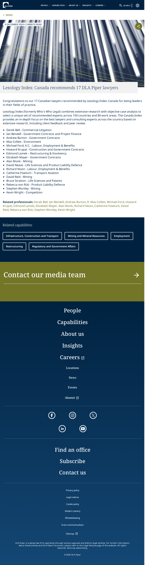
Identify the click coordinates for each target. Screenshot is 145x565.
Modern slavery (72, 511)
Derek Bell (41, 202)
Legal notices (72, 497)
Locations (72, 368)
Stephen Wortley (45, 210)
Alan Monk (66, 206)
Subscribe (72, 461)
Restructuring (14, 246)
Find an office (72, 449)
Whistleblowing (72, 517)
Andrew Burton (75, 202)
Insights (86, 5)
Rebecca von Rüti (21, 210)
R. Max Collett (96, 202)
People (44, 5)
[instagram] (72, 415)
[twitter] (93, 415)
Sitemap (70, 533)
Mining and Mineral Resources (86, 236)
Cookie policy (72, 504)
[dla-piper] (13, 5)
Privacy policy (72, 490)
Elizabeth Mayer (46, 206)
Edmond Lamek (23, 206)
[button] (72, 276)
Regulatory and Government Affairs (54, 246)
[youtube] (82, 428)
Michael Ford (115, 202)
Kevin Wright (66, 210)
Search (126, 5)
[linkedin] (62, 428)
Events (72, 387)
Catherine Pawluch (107, 206)
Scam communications (72, 524)
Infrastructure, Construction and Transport (32, 236)
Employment (122, 236)
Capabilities (58, 5)
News (9, 15)
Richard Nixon (83, 206)
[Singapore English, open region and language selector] (137, 5)
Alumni (70, 398)
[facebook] (51, 415)
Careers (99, 5)
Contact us (72, 472)
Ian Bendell (56, 202)
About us (73, 5)
